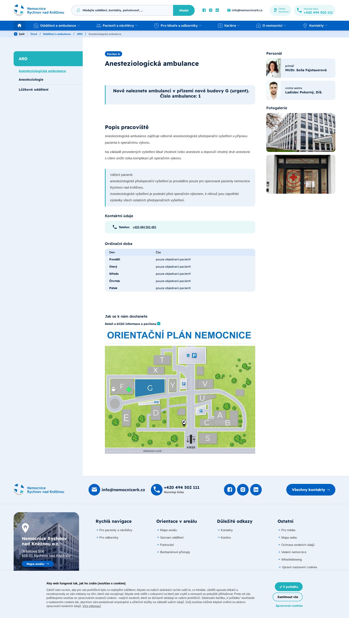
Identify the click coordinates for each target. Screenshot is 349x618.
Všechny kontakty (308, 489)
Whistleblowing (291, 559)
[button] (56, 26)
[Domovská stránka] (39, 490)
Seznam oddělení (172, 537)
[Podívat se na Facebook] (204, 10)
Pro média (288, 530)
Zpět (21, 34)
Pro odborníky (109, 537)
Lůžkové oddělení (33, 89)
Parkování (167, 545)
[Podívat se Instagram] (210, 10)
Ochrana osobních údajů (297, 545)
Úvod (34, 34)
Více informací (92, 606)
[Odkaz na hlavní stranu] (39, 10)
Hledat (183, 10)
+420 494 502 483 (144, 227)
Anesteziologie (31, 79)
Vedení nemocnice (293, 552)
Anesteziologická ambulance (42, 71)
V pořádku (290, 587)
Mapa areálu (35, 564)
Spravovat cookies (289, 605)
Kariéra (226, 537)
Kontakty (227, 530)
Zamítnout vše (287, 597)
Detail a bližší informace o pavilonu (130, 324)
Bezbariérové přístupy (175, 552)
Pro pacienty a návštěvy (115, 530)
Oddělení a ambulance (57, 34)
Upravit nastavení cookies (299, 567)
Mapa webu (289, 537)
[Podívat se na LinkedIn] (217, 10)
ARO (80, 34)
